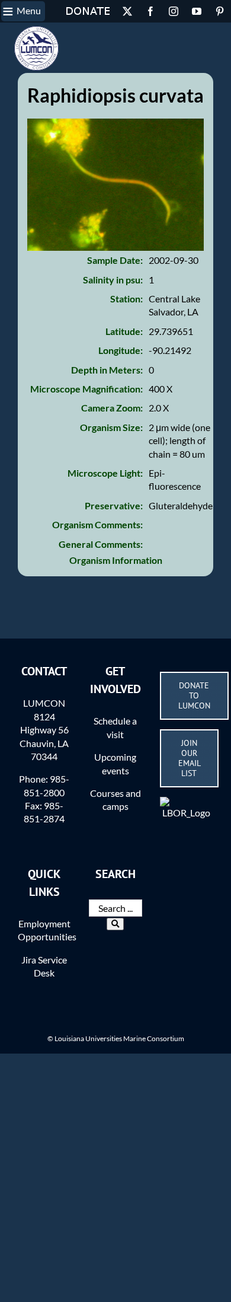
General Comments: (101, 544)
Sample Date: (115, 260)
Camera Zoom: (112, 407)
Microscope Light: (105, 472)
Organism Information (115, 560)
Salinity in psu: (113, 279)
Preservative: (114, 505)
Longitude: (120, 350)
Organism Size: (111, 427)
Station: (126, 298)
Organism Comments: (97, 524)
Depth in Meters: (107, 369)
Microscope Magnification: (86, 388)
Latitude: (124, 331)
